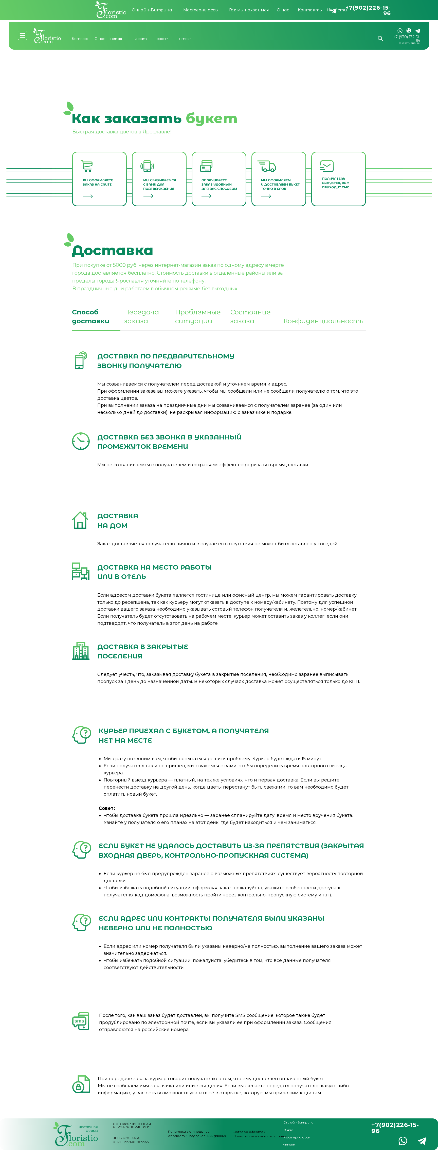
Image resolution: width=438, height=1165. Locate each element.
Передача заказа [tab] (141, 316)
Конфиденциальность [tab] (323, 321)
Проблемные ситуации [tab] (198, 316)
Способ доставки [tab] (90, 316)
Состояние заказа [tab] (250, 316)
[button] (409, 43)
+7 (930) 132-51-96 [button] (406, 39)
